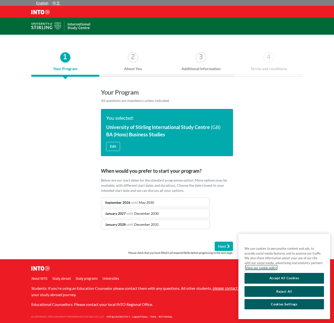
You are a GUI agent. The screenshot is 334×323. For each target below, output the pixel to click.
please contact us (227, 289)
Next (222, 246)
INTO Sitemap (165, 317)
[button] (155, 202)
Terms (153, 317)
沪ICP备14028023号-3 (118, 317)
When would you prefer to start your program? (151, 171)
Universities (110, 278)
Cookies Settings (284, 304)
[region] (284, 276)
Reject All (284, 291)
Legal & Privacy (139, 317)
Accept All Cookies (284, 278)
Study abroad (61, 278)
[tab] (65, 64)
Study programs (87, 278)
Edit (113, 146)
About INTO (39, 278)
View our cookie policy (261, 267)
